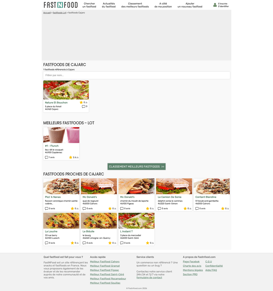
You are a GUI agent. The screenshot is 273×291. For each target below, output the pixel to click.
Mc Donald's (90, 196)
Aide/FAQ (211, 270)
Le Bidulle (88, 231)
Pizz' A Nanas (53, 196)
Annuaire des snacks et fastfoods (61, 5)
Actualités (109, 5)
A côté (163, 5)
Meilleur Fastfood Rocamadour (108, 278)
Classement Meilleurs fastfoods (134, 166)
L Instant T (126, 231)
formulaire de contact (149, 277)
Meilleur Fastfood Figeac (104, 270)
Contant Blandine (205, 196)
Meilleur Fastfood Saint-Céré (107, 274)
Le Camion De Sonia (169, 196)
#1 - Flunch (52, 145)
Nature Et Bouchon (56, 102)
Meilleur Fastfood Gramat (105, 265)
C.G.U (208, 261)
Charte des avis (192, 265)
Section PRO (190, 274)
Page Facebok (191, 261)
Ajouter (190, 5)
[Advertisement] (136, 38)
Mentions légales (193, 270)
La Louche (51, 231)
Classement (135, 5)
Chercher (89, 5)
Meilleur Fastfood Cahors (104, 261)
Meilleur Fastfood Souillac (105, 282)
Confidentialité (214, 265)
